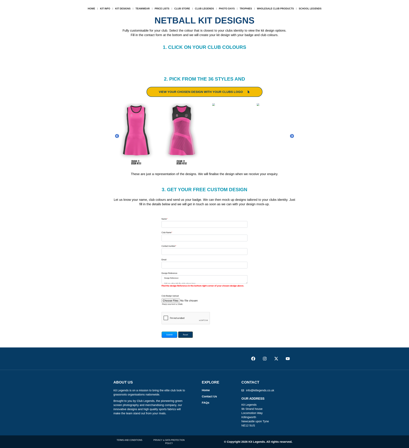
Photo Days (227, 8)
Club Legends (204, 8)
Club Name (167, 232)
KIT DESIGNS (123, 8)
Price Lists (162, 8)
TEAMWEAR (142, 8)
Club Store (182, 8)
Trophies (246, 8)
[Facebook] (253, 358)
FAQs (205, 402)
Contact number (169, 246)
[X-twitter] (276, 358)
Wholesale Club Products (275, 8)
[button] (117, 136)
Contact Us (209, 396)
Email (164, 260)
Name (165, 219)
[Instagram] (264, 358)
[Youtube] (287, 358)
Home (91, 8)
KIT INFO (105, 8)
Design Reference (169, 273)
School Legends (310, 8)
